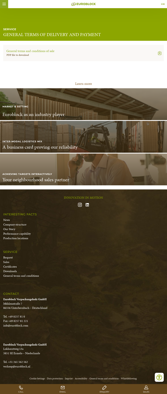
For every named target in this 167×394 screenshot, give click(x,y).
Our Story (9, 229)
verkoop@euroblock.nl (16, 366)
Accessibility (81, 378)
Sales (6, 262)
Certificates (10, 266)
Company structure (14, 224)
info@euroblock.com (15, 325)
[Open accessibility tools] (159, 377)
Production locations (15, 238)
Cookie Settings (37, 378)
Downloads (10, 271)
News (6, 220)
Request (8, 257)
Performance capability (17, 234)
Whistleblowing (129, 378)
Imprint (69, 378)
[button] (4, 4)
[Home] (83, 4)
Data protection (55, 378)
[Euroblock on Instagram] (81, 205)
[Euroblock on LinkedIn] (87, 205)
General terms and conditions (21, 276)
